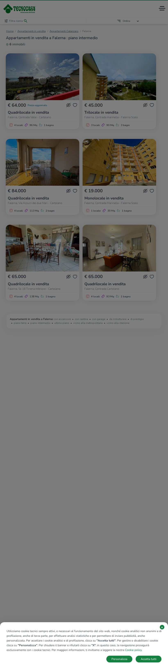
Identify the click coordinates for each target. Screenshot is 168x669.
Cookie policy (133, 650)
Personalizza (119, 659)
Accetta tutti (148, 659)
